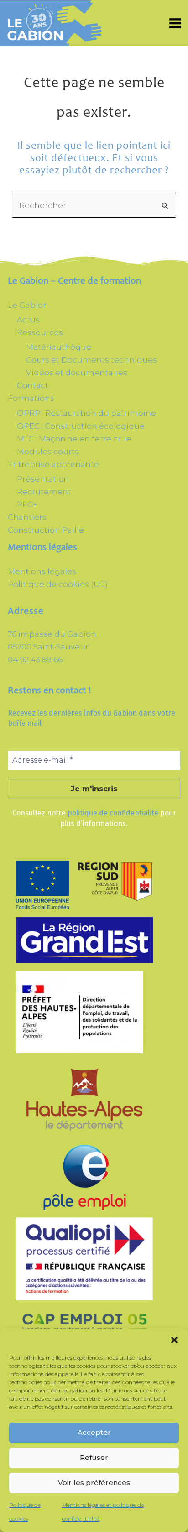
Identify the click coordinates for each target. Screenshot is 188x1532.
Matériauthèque (58, 347)
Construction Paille (46, 530)
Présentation (43, 478)
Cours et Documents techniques (91, 359)
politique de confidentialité (113, 813)
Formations (31, 398)
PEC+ (27, 504)
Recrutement (44, 491)
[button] (174, 1340)
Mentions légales (42, 571)
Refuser (94, 1457)
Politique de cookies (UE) (58, 584)
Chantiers (27, 517)
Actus (28, 319)
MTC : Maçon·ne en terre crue (74, 438)
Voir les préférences (94, 1482)
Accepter (94, 1432)
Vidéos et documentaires (76, 372)
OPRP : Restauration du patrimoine (86, 413)
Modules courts (48, 451)
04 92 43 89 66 (35, 659)
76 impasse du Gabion (52, 634)
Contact (32, 385)
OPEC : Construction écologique (81, 426)
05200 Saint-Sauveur (48, 646)
